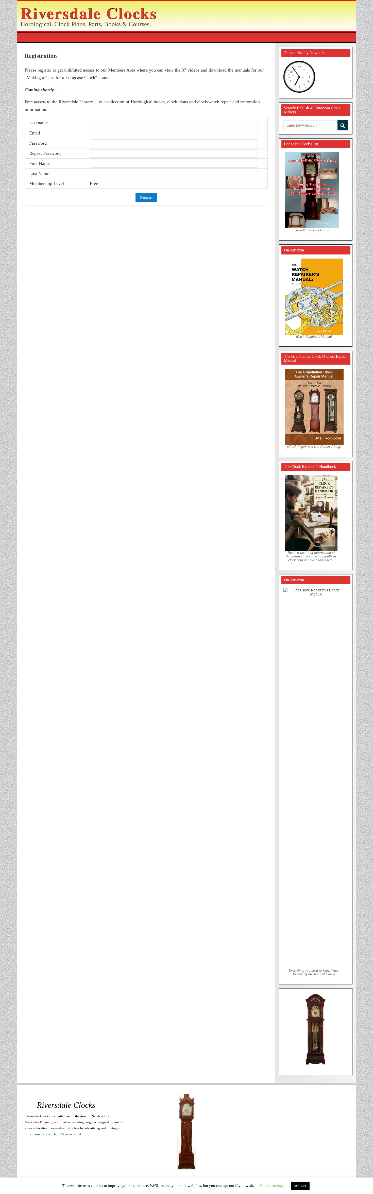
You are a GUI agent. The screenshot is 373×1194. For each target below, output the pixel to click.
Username (38, 122)
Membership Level (46, 183)
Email (34, 132)
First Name (39, 163)
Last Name (39, 173)
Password (38, 143)
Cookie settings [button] (272, 1186)
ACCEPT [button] (300, 1186)
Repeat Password (45, 153)
